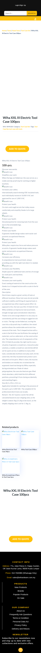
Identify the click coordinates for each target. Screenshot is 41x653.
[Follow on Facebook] (20, 650)
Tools (9, 30)
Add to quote (17, 149)
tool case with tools (15, 129)
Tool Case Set (25, 30)
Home (4, 30)
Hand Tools (16, 30)
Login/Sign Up (20, 5)
